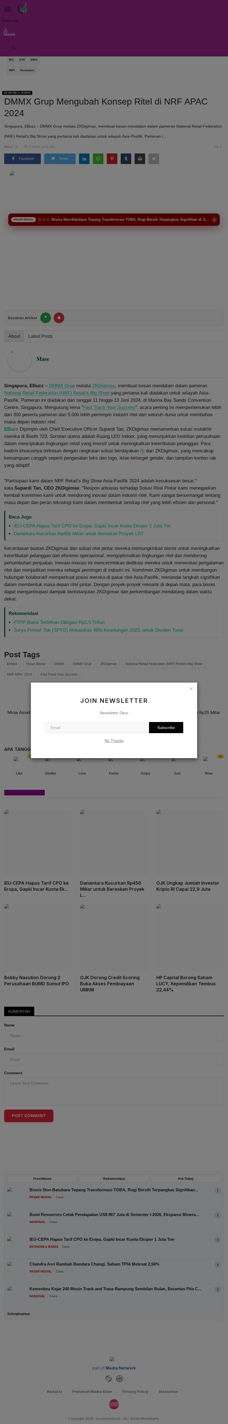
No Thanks (114, 740)
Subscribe (166, 727)
